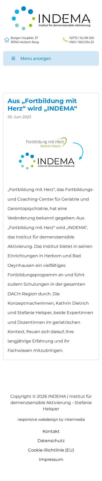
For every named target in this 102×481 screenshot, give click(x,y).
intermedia (75, 419)
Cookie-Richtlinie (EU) (51, 450)
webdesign (48, 419)
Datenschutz (51, 440)
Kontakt (51, 431)
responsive (27, 419)
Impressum (51, 459)
